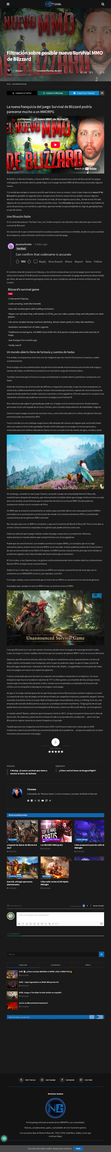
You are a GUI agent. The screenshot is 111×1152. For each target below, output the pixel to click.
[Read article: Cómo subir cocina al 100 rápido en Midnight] (56, 868)
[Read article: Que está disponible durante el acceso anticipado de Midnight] (90, 868)
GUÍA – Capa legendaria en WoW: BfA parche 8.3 (39, 982)
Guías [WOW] (82, 840)
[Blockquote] (42, 923)
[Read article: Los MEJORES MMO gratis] (56, 831)
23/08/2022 (30, 71)
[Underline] (27, 923)
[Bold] (19, 923)
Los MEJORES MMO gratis (52, 845)
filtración (66, 202)
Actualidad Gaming (45, 71)
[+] (56, 924)
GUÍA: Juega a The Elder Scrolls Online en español (40, 992)
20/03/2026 (46, 849)
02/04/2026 (12, 851)
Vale (78, 1148)
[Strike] (30, 923)
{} (53, 924)
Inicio (9, 84)
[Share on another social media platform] (102, 93)
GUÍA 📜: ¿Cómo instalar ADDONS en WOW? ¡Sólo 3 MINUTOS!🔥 (45, 971)
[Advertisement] (55, 1043)
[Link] (49, 923)
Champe (19, 71)
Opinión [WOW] (15, 876)
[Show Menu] (8, 4)
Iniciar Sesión (98, 905)
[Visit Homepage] (55, 4)
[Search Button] (103, 4)
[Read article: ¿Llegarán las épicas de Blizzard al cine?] (22, 831)
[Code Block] (46, 923)
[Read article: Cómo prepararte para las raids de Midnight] (90, 831)
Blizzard (58, 71)
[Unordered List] (38, 923)
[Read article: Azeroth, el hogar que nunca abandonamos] (22, 868)
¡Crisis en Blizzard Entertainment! (33, 1003)
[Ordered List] (34, 923)
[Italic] (23, 923)
